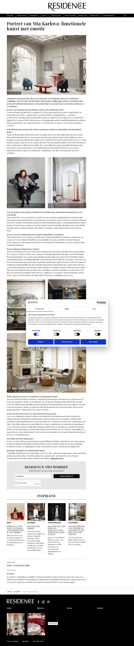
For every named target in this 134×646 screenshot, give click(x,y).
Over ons (69, 608)
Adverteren (40, 608)
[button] (67, 476)
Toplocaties (70, 15)
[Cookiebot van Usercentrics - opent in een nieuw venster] (98, 302)
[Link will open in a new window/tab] (38, 602)
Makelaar (82, 15)
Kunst (44, 15)
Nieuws (10, 15)
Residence (67, 7)
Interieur (33, 15)
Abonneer (94, 15)
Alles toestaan (93, 342)
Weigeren (41, 342)
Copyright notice (38, 641)
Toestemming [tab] (39, 309)
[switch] (56, 334)
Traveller (56, 15)
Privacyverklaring (13, 641)
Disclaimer (25, 641)
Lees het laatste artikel (21, 565)
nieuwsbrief (108, 15)
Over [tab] (94, 309)
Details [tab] (67, 309)
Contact (9, 608)
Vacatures (100, 608)
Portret (9, 565)
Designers (21, 15)
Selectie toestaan (67, 342)
